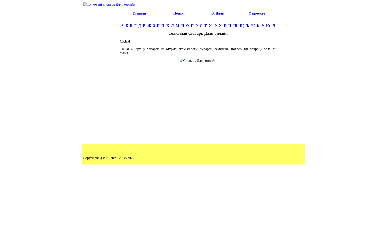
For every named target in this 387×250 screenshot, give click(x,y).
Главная (139, 13)
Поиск (178, 13)
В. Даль (217, 13)
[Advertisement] (101, 75)
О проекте (257, 13)
